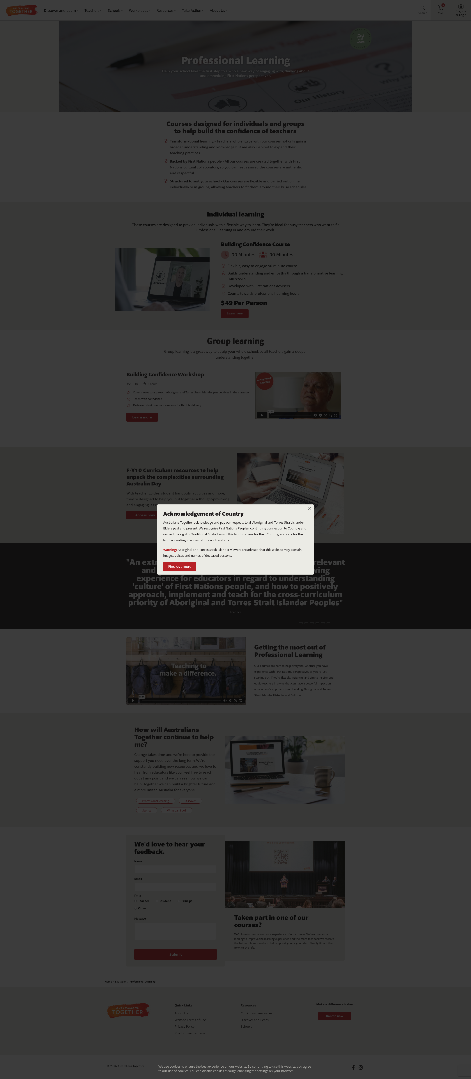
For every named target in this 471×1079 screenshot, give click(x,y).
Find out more (179, 566)
